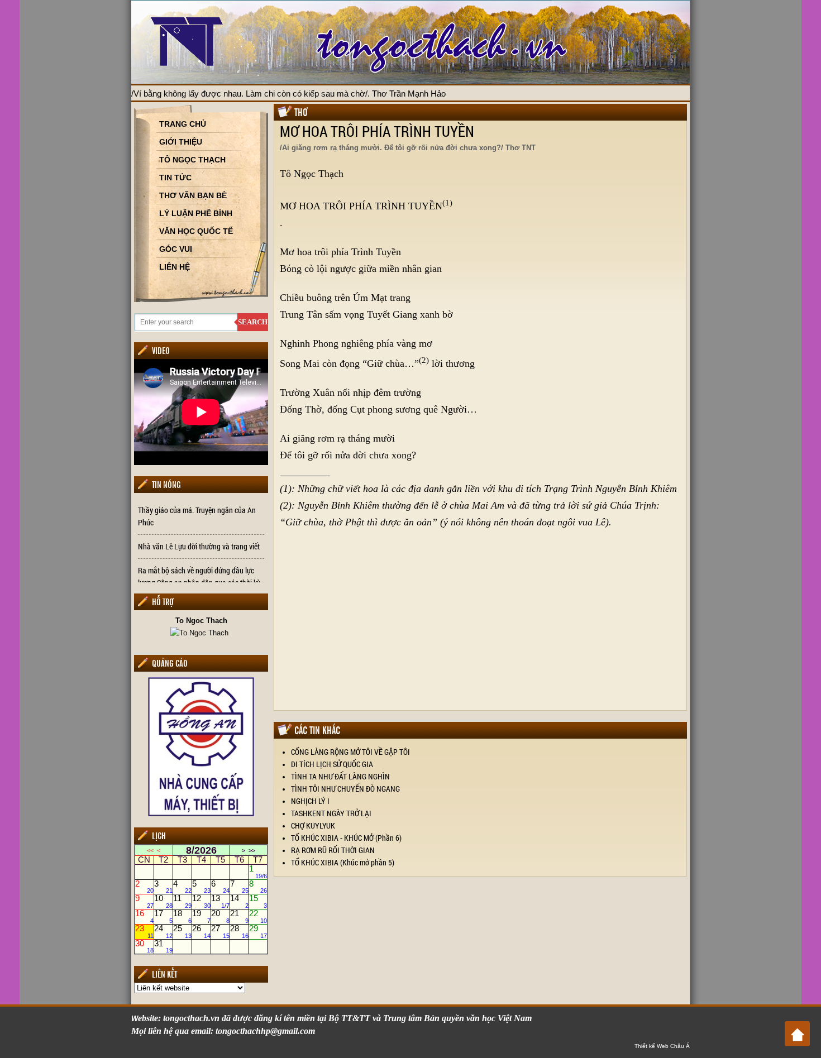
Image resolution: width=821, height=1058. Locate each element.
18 (182, 916)
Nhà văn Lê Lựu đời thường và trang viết (199, 546)
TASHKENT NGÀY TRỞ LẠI (331, 813)
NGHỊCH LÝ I (310, 801)
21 (239, 916)
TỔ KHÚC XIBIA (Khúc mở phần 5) (342, 862)
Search (253, 322)
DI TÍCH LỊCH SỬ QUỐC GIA (332, 764)
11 (182, 901)
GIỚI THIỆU (180, 141)
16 (144, 916)
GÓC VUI (175, 249)
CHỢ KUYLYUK (313, 825)
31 (163, 946)
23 (144, 931)
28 (239, 931)
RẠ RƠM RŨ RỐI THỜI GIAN (333, 850)
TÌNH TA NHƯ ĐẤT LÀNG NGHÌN (340, 776)
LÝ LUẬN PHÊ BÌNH (195, 213)
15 (258, 901)
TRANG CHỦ (182, 123)
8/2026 (201, 850)
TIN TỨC (175, 177)
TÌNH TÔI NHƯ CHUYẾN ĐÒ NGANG (345, 788)
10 (163, 901)
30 (144, 946)
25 (182, 931)
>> (252, 850)
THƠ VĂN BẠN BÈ (193, 195)
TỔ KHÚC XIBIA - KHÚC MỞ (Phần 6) (346, 837)
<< (150, 850)
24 (163, 931)
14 (239, 901)
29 (258, 931)
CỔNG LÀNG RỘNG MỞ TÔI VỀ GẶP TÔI (350, 751)
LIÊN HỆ (174, 266)
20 (220, 916)
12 (201, 901)
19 (201, 916)
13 (220, 901)
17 (163, 916)
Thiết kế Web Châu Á (662, 1046)
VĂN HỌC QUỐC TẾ (196, 231)
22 (258, 916)
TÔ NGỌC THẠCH (192, 159)
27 (220, 931)
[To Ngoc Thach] (201, 632)
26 (201, 931)
